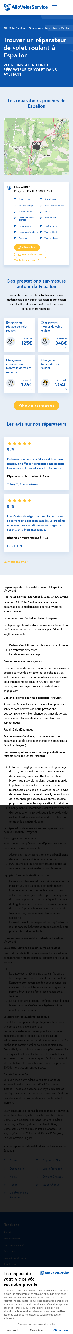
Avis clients (9, 1251)
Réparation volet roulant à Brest (28, 476)
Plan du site (10, 1264)
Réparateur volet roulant (43, 28)
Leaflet (66, 173)
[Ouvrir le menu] (54, 8)
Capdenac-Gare (52, 1160)
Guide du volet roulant (15, 1257)
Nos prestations (12, 1238)
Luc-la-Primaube (52, 1168)
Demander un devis (32, 254)
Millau (13, 1176)
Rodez (13, 1185)
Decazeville (17, 1168)
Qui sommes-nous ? (14, 1245)
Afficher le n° (28, 247)
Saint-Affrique (51, 1185)
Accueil (7, 1232)
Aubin (13, 1160)
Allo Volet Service (14, 28)
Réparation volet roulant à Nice (27, 537)
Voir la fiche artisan (25, 260)
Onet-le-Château (53, 1176)
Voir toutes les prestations (36, 405)
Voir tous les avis (15, 561)
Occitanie (67, 28)
